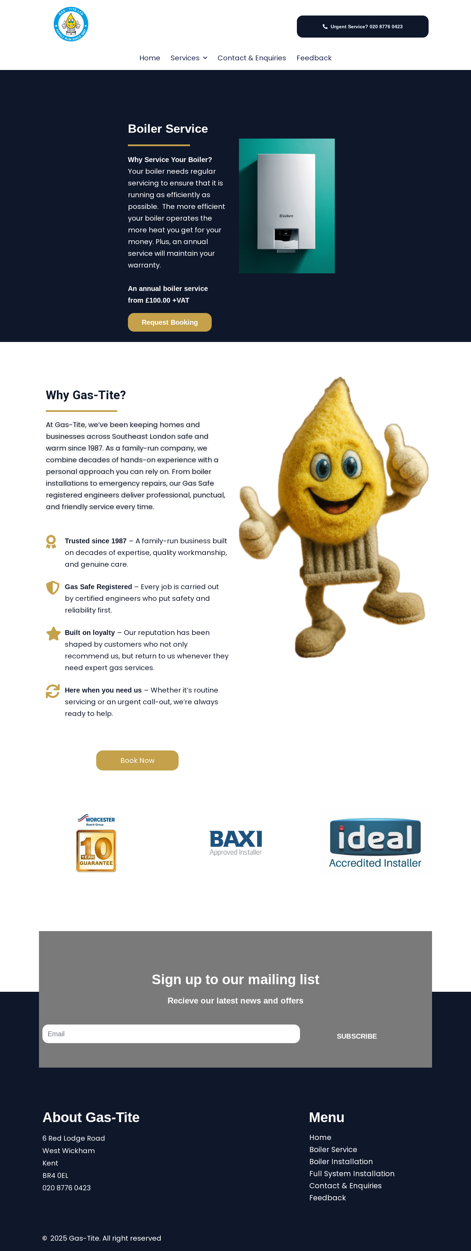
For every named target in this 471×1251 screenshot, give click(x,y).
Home (149, 58)
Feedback (314, 58)
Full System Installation (352, 1173)
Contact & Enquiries (252, 58)
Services (185, 58)
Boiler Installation (341, 1161)
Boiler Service (333, 1149)
